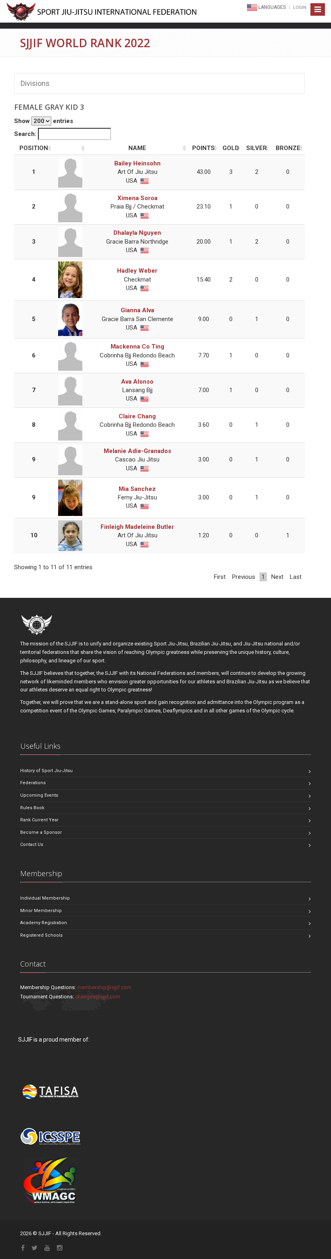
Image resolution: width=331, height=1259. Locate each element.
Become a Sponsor (41, 832)
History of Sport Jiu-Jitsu (46, 770)
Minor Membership (41, 910)
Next (277, 576)
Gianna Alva (137, 310)
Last (296, 576)
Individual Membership (45, 898)
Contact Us (31, 844)
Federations (33, 782)
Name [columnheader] (137, 148)
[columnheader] (70, 148)
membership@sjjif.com (104, 987)
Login (299, 7)
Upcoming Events (39, 795)
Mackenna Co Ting (137, 346)
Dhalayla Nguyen (137, 232)
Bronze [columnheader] (288, 148)
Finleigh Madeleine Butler (137, 526)
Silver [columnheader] (256, 148)
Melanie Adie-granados (137, 451)
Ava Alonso (137, 381)
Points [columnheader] (203, 148)
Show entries (43, 121)
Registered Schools (41, 935)
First (220, 576)
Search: (26, 134)
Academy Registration (43, 922)
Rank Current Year (39, 820)
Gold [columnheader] (230, 148)
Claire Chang (137, 416)
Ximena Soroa (137, 198)
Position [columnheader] (33, 148)
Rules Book (32, 807)
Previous (243, 576)
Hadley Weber (137, 270)
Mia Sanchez (137, 489)
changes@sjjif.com (97, 997)
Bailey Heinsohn (137, 163)
